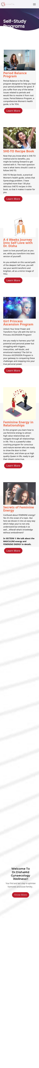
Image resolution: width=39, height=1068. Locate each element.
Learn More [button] (13, 110)
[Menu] (34, 4)
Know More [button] (20, 894)
